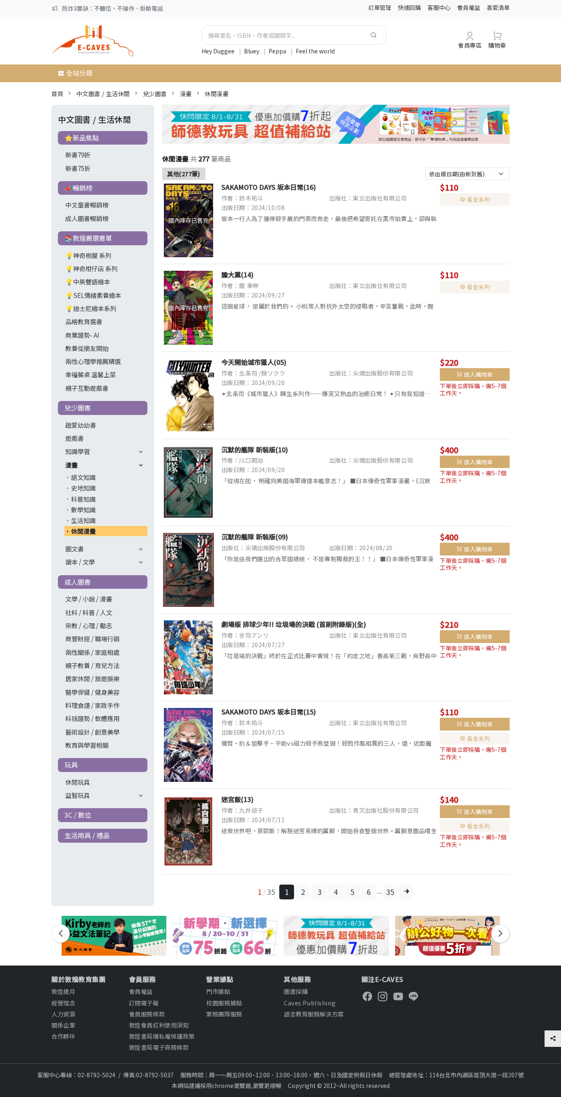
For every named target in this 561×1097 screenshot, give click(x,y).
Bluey (252, 51)
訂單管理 (379, 7)
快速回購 (409, 7)
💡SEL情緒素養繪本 (93, 295)
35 (390, 892)
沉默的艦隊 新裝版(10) (254, 449)
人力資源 (63, 1013)
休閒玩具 (77, 781)
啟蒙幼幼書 (80, 424)
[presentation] (60, 933)
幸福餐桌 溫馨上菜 (90, 374)
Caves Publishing (310, 1002)
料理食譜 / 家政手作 (92, 705)
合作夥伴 (63, 1036)
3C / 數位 (77, 815)
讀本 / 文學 (80, 561)
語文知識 (83, 477)
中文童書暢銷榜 (86, 204)
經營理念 (63, 1002)
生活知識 (83, 520)
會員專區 (470, 45)
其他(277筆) (183, 173)
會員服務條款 (147, 1013)
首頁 (57, 93)
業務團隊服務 (224, 1013)
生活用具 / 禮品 (87, 835)
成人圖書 (77, 582)
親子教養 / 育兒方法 (92, 665)
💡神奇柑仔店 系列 (91, 268)
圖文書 (74, 548)
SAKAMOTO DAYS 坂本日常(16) (268, 187)
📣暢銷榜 (78, 188)
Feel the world (315, 51)
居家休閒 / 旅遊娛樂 (92, 678)
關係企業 (63, 1025)
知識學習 (77, 451)
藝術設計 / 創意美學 (92, 731)
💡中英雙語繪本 (87, 281)
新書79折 (77, 154)
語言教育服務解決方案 (314, 1013)
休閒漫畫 (216, 93)
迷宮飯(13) (237, 799)
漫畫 (186, 93)
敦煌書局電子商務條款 (159, 1047)
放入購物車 (478, 374)
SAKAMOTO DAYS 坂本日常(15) (268, 712)
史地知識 (83, 487)
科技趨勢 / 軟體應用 (92, 718)
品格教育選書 (83, 321)
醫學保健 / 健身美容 (92, 691)
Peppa (278, 51)
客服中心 (439, 7)
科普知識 (83, 498)
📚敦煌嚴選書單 (88, 238)
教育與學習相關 (86, 744)
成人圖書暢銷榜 (86, 218)
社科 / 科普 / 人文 (88, 612)
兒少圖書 (155, 93)
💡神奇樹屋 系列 (88, 255)
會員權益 (468, 7)
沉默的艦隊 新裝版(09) (254, 537)
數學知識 (83, 509)
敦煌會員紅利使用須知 (159, 1025)
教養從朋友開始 (86, 348)
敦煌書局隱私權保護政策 (162, 1036)
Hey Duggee (219, 51)
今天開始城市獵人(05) (253, 362)
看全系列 (478, 199)
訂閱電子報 (144, 1002)
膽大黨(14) (237, 274)
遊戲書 (74, 437)
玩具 (71, 765)
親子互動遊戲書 (86, 387)
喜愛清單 (498, 7)
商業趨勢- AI (82, 334)
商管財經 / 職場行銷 (92, 638)
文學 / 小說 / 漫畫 (88, 598)
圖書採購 (296, 991)
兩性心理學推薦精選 (93, 361)
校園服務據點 (224, 1002)
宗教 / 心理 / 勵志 (88, 625)
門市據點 (218, 991)
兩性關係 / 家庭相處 (92, 652)
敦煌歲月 (63, 991)
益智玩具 (77, 795)
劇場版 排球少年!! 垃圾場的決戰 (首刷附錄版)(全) (293, 624)
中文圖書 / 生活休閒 (103, 93)
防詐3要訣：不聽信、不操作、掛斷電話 (112, 8)
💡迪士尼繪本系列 (90, 308)
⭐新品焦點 (81, 138)
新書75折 (77, 168)
